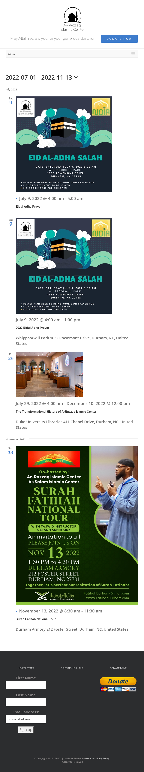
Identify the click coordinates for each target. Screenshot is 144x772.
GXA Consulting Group (97, 758)
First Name (26, 677)
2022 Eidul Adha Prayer (32, 327)
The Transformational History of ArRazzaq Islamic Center (56, 411)
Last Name (26, 694)
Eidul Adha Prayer (29, 206)
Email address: (26, 712)
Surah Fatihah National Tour (36, 619)
